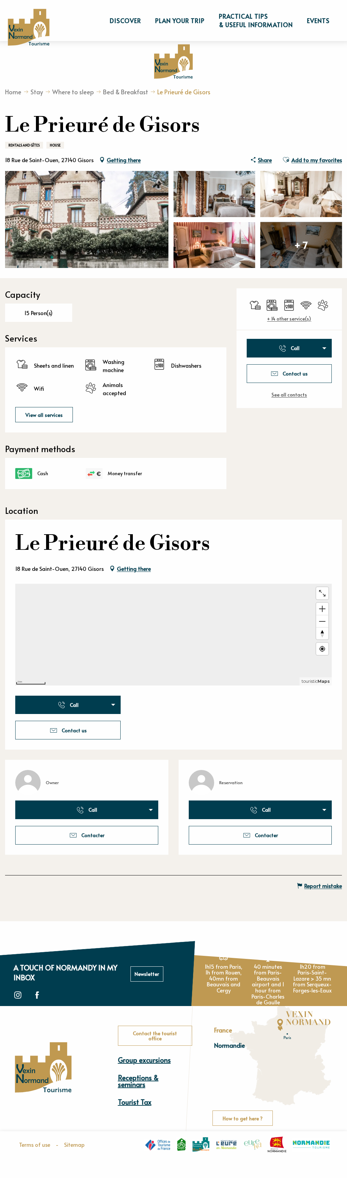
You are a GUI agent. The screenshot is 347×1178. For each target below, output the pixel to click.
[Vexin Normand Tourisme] (28, 27)
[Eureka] (253, 1144)
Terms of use (34, 1144)
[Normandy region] (277, 1144)
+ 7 (301, 244)
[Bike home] (181, 1144)
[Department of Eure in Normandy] (226, 1144)
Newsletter (147, 973)
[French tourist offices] (158, 1144)
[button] (125, 20)
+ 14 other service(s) (289, 318)
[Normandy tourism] (311, 1144)
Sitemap (74, 1144)
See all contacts (289, 394)
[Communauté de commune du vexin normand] (200, 1145)
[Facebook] (37, 995)
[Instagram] (17, 995)
